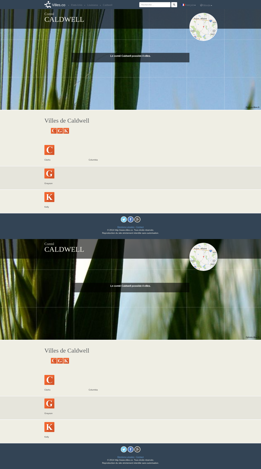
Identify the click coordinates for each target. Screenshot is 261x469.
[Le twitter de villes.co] (124, 219)
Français (189, 5)
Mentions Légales (125, 227)
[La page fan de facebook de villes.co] (130, 219)
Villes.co (58, 5)
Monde (207, 5)
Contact (140, 227)
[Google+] (137, 219)
